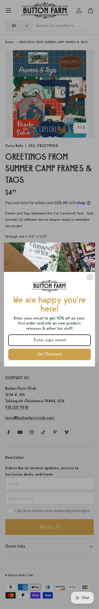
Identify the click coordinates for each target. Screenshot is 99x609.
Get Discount (49, 354)
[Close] (90, 277)
